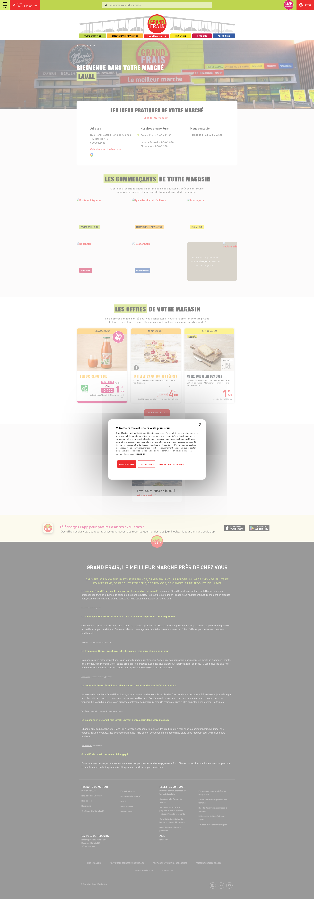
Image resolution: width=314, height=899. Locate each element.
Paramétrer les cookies (171, 464)
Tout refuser (146, 464)
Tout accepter (127, 464)
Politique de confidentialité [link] (138, 470)
